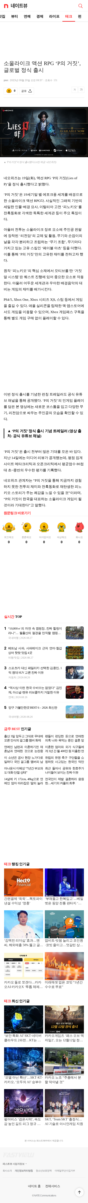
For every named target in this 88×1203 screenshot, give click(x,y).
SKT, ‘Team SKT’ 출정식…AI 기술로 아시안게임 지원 (64, 1122)
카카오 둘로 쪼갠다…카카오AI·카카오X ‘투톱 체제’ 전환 (22, 985)
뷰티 (14, 16)
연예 (27, 16)
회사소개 (7, 1170)
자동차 (12, 677)
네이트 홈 (34, 1186)
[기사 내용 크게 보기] (81, 91)
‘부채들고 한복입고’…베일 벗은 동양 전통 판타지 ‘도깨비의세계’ (64, 901)
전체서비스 (52, 1186)
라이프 (54, 16)
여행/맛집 (13, 657)
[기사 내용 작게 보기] (75, 92)
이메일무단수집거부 (65, 1170)
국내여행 (13, 637)
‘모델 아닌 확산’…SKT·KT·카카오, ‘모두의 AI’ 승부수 (23, 1080)
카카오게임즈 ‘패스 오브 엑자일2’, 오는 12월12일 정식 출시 (64, 1038)
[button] (79, 1192)
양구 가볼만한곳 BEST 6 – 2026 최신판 (32, 707)
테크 (68, 16)
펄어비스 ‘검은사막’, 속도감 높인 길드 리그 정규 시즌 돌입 (22, 1122)
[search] (80, 5)
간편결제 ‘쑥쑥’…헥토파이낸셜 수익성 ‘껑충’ (23, 901)
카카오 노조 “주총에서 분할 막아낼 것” (63, 1080)
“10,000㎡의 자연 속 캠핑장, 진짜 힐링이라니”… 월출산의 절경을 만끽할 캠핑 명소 (35, 633)
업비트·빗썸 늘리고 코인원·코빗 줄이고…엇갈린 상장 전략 (64, 943)
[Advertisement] (44, 36)
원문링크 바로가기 (17, 513)
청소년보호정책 (44, 1170)
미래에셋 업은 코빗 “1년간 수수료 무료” (64, 985)
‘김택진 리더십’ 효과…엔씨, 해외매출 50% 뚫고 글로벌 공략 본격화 (23, 943)
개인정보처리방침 (24, 1170)
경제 (39, 16)
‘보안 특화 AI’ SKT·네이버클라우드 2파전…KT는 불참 (23, 1038)
